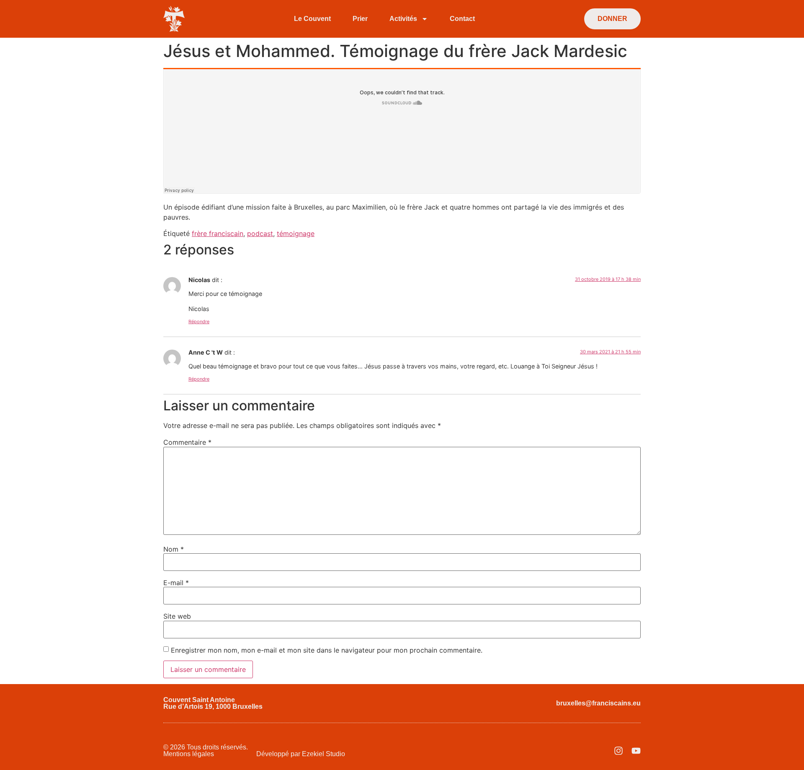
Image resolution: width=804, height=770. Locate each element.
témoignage (295, 233)
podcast (260, 233)
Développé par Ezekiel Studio (300, 753)
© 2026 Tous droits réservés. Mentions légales (205, 750)
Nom (173, 549)
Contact (462, 18)
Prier (360, 18)
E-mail (176, 582)
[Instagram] (618, 750)
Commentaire (187, 442)
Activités (403, 18)
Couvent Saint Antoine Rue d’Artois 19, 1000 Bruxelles (213, 703)
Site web (177, 616)
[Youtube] (636, 750)
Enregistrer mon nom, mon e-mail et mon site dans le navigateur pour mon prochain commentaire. (326, 650)
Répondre (198, 321)
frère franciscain (217, 233)
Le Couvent (312, 18)
